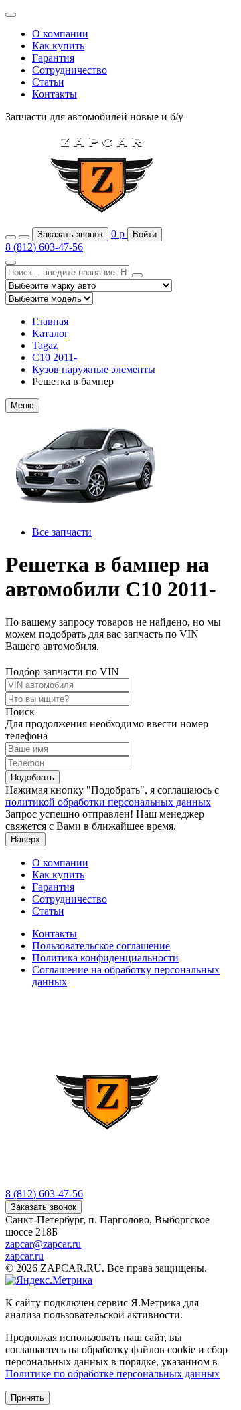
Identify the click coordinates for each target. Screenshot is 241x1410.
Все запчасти (62, 532)
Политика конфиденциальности (105, 957)
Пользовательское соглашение (101, 945)
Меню (22, 405)
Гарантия (53, 58)
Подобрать (32, 777)
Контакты (54, 94)
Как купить (58, 45)
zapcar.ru (24, 1256)
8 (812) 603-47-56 (44, 247)
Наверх (25, 839)
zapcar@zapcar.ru (43, 1244)
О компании (60, 33)
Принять (27, 1398)
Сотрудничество (69, 70)
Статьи (48, 82)
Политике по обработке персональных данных (112, 1373)
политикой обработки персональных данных (108, 802)
